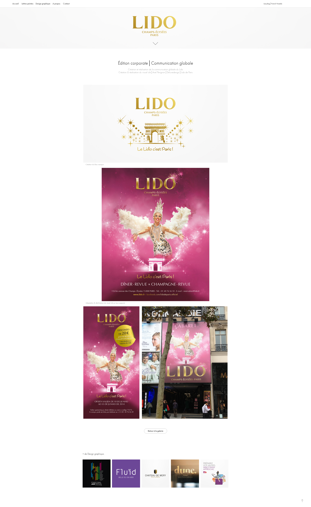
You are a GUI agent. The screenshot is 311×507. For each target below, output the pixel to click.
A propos (56, 3)
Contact (66, 3)
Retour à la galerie (155, 431)
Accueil (15, 3)
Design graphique (43, 3)
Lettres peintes (27, 3)
